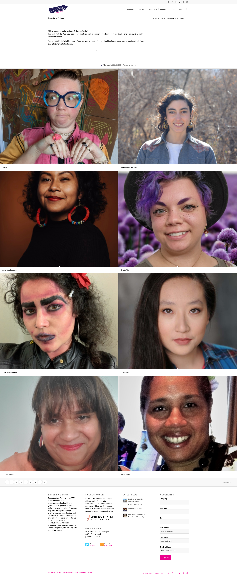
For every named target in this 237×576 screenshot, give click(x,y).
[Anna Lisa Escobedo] (59, 219)
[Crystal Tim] (177, 219)
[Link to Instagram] (187, 2)
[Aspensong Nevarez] (59, 321)
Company (163, 499)
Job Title (163, 508)
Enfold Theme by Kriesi (86, 573)
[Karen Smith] (177, 423)
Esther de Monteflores (129, 167)
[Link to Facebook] (172, 2)
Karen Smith (125, 475)
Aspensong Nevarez (9, 372)
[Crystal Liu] (177, 321)
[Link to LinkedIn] (179, 2)
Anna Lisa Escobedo (9, 270)
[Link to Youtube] (183, 2)
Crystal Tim (125, 270)
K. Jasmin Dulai (8, 475)
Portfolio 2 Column (56, 18)
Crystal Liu (124, 372)
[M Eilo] (59, 116)
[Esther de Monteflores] (177, 116)
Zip (161, 518)
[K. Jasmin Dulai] (59, 423)
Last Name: (164, 537)
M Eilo (4, 167)
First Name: (164, 528)
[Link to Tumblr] (176, 2)
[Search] (186, 9)
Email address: (165, 547)
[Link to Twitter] (168, 2)
